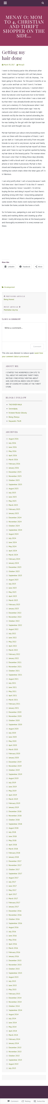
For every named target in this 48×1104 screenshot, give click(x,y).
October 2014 (14, 1006)
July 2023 (12, 584)
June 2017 (13, 886)
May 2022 (12, 642)
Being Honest (14, 298)
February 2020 (14, 753)
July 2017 (12, 882)
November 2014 (15, 1002)
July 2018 (12, 832)
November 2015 (15, 965)
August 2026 (13, 439)
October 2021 (14, 671)
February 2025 (14, 509)
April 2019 (13, 795)
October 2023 (14, 571)
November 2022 (15, 617)
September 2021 (15, 675)
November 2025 (15, 476)
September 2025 (15, 484)
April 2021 (13, 695)
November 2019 (15, 766)
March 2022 (13, 650)
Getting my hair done (13, 55)
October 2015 (14, 969)
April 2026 (13, 455)
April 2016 (13, 944)
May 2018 (12, 840)
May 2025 (12, 501)
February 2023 (14, 604)
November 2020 (15, 716)
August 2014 (13, 1014)
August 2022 (13, 629)
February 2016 (14, 952)
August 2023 (13, 580)
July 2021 (12, 683)
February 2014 (14, 1039)
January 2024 (14, 563)
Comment (37, 346)
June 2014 (13, 1022)
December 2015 (15, 960)
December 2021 (15, 662)
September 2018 (15, 824)
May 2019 (12, 791)
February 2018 (14, 853)
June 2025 (13, 497)
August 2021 (13, 679)
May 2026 (12, 451)
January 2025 (14, 513)
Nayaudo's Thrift (15, 421)
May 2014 (12, 1027)
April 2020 (13, 745)
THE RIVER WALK (15, 404)
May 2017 (12, 890)
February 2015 (14, 994)
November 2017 (15, 865)
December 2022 (15, 613)
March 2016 (13, 948)
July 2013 (12, 1068)
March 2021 (13, 700)
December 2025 (15, 472)
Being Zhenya (14, 417)
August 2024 (13, 534)
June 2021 (13, 687)
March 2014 (13, 1035)
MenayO (21, 65)
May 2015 (12, 989)
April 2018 (13, 844)
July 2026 (12, 443)
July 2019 (12, 782)
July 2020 (12, 733)
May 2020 (12, 741)
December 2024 (15, 517)
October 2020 (14, 720)
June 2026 (13, 447)
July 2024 (12, 538)
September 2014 (15, 1010)
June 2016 (13, 936)
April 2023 (13, 596)
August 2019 (13, 778)
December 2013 (15, 1047)
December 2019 (15, 762)
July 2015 (12, 981)
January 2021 (14, 708)
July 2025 (12, 492)
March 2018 (13, 849)
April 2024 (13, 551)
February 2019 (14, 803)
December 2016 (15, 911)
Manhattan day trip (11, 308)
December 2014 (15, 998)
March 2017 (13, 898)
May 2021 (12, 691)
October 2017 (14, 869)
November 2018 (15, 815)
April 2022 (13, 646)
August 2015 (13, 977)
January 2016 (14, 956)
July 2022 (12, 633)
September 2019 (15, 774)
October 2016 (14, 919)
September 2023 (15, 575)
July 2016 (12, 931)
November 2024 (15, 521)
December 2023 (15, 567)
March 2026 (13, 459)
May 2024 (12, 546)
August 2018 (13, 828)
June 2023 (13, 588)
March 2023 (13, 600)
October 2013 (14, 1056)
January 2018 (14, 857)
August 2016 (13, 927)
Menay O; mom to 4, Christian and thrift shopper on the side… (24, 26)
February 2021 (14, 704)
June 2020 (13, 737)
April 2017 (13, 894)
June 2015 (13, 985)
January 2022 (14, 658)
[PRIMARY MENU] (5, 3)
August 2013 (13, 1064)
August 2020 (13, 729)
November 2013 (15, 1051)
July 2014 (12, 1018)
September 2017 (15, 873)
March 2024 (13, 555)
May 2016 (12, 940)
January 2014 (14, 1043)
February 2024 (14, 559)
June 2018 (13, 836)
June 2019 (13, 786)
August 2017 (13, 878)
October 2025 (14, 480)
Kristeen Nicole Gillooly (18, 413)
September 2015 (15, 973)
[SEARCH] (43, 3)
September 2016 (15, 923)
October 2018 (14, 820)
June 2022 (13, 637)
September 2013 (15, 1060)
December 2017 (15, 861)
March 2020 (13, 749)
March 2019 (13, 799)
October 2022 (14, 621)
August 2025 (13, 488)
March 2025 (13, 505)
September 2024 (15, 530)
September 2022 (15, 625)
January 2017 (14, 906)
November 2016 (15, 915)
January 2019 (14, 807)
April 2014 (13, 1031)
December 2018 (15, 811)
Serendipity (13, 408)
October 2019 (14, 770)
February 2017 (14, 902)
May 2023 (12, 592)
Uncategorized (9, 287)
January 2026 (14, 468)
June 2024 (13, 542)
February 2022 (14, 654)
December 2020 (15, 712)
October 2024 (14, 526)
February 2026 (14, 464)
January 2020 (14, 757)
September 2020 (15, 724)
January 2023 (14, 608)
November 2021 (15, 666)
